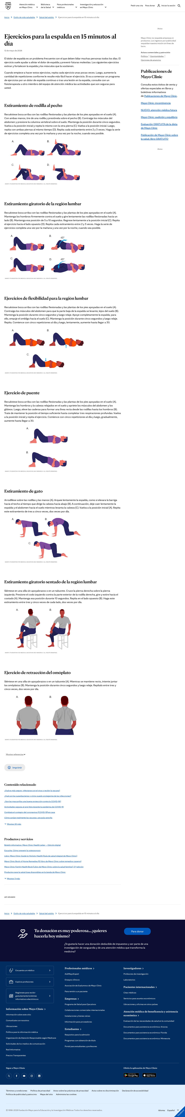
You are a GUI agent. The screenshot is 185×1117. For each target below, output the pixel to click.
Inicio (6, 17)
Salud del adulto (46, 17)
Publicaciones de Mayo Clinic (160, 96)
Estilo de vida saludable (24, 17)
